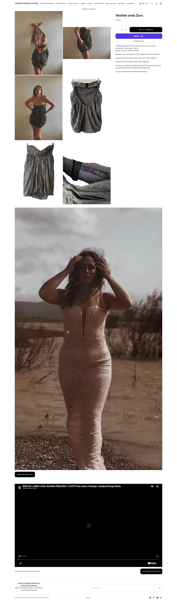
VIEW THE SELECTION (24, 474)
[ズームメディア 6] (87, 172)
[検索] (152, 3)
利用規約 (88, 597)
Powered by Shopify (43, 597)
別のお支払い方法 (139, 41)
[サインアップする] (159, 588)
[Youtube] (157, 597)
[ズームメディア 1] (38, 43)
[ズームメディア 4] (87, 107)
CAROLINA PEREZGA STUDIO (28, 597)
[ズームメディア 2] (87, 43)
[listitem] (130, 3)
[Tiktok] (161, 597)
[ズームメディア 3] (38, 107)
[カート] (161, 3)
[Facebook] (150, 597)
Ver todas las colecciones (151, 571)
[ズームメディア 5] (38, 172)
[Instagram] (154, 597)
